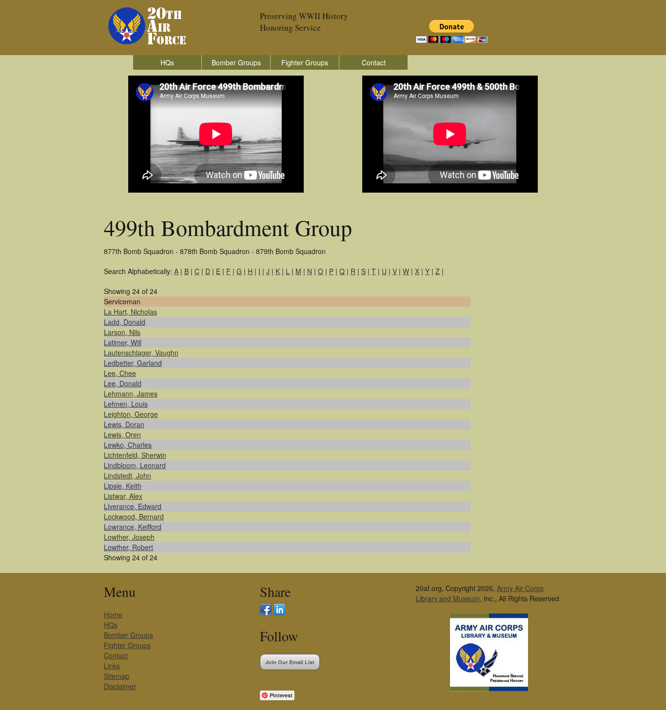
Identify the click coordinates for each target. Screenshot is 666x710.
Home (113, 614)
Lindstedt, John (127, 475)
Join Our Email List (289, 662)
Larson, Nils (122, 332)
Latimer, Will (122, 342)
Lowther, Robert (128, 547)
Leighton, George (131, 414)
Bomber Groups (236, 62)
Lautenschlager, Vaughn (141, 352)
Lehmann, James (130, 393)
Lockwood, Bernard (134, 516)
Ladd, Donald (124, 322)
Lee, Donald (122, 383)
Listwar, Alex (123, 496)
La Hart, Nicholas (130, 311)
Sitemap (116, 676)
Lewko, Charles (128, 445)
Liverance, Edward (132, 506)
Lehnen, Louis (126, 404)
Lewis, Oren (122, 434)
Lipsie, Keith (122, 486)
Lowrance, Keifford (132, 527)
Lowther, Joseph (129, 537)
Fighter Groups (304, 62)
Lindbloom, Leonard (135, 465)
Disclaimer (120, 686)
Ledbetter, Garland (133, 363)
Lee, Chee (120, 373)
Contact (374, 62)
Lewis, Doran (124, 424)
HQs (167, 62)
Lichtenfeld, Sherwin (135, 455)
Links (112, 666)
